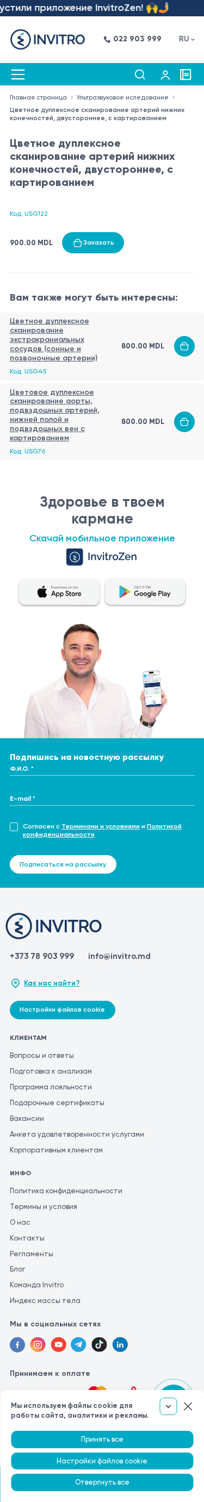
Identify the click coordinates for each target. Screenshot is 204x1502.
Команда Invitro (37, 1285)
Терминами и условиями (100, 826)
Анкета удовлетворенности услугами (77, 1134)
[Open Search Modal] (139, 74)
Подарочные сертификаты (57, 1103)
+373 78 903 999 (42, 956)
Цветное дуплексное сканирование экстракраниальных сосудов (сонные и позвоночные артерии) (53, 339)
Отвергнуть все (102, 1482)
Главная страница (38, 97)
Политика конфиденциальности (66, 1191)
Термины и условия (43, 1206)
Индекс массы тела (45, 1301)
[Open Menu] (18, 74)
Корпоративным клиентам (56, 1150)
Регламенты (31, 1254)
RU (184, 38)
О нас (20, 1222)
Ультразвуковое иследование (123, 97)
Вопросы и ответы (42, 1055)
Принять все (102, 1439)
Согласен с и (102, 830)
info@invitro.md (119, 956)
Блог (17, 1269)
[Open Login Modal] (165, 74)
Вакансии (27, 1118)
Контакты (27, 1238)
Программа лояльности (51, 1087)
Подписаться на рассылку (63, 864)
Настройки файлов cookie (62, 1009)
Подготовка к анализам (51, 1071)
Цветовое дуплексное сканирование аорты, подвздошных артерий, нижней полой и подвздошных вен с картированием (55, 415)
